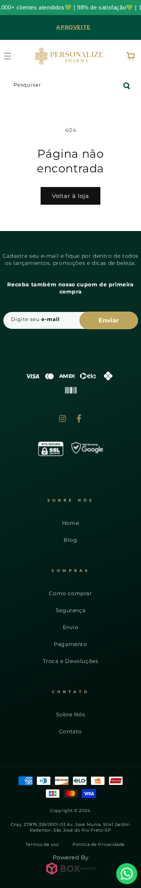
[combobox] (70, 86)
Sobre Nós (70, 714)
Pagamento (70, 644)
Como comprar (70, 593)
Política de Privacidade (99, 844)
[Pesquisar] (126, 86)
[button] (130, 56)
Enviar (109, 320)
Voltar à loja (70, 195)
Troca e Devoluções (71, 661)
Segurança (70, 610)
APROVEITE (73, 27)
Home (70, 523)
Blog (70, 540)
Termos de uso (42, 844)
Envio (71, 627)
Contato (70, 731)
